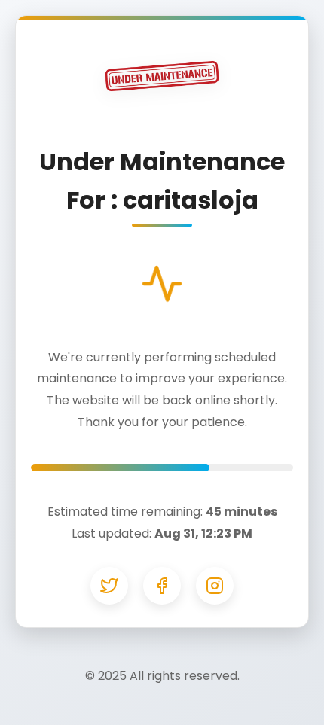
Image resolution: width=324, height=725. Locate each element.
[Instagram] (215, 586)
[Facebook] (162, 586)
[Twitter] (109, 586)
